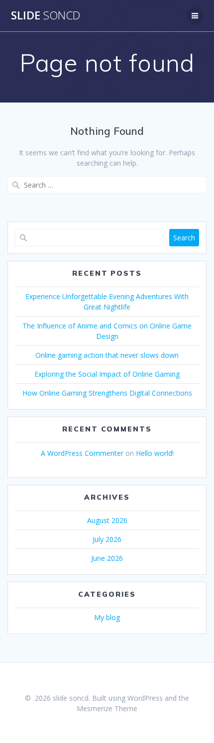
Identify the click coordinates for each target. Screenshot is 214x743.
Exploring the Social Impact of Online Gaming (107, 374)
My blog (107, 617)
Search (184, 237)
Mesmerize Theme (107, 708)
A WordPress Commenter (82, 453)
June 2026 (107, 558)
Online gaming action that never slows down (107, 355)
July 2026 (107, 539)
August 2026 (107, 520)
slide (45, 15)
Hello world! (155, 453)
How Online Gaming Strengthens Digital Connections (107, 393)
